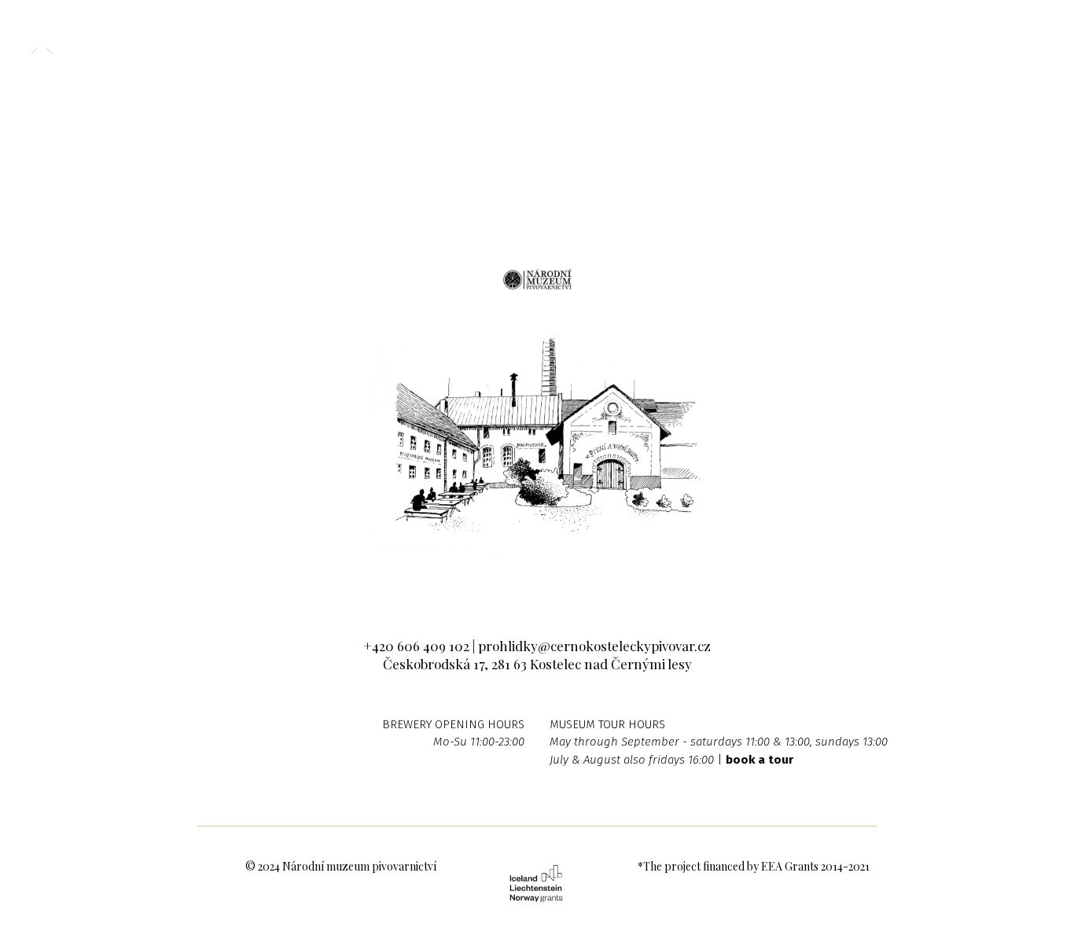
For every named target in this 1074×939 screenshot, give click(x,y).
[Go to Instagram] (537, 583)
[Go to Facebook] (489, 583)
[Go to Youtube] (585, 583)
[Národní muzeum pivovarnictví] (41, 39)
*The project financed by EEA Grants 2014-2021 (754, 866)
